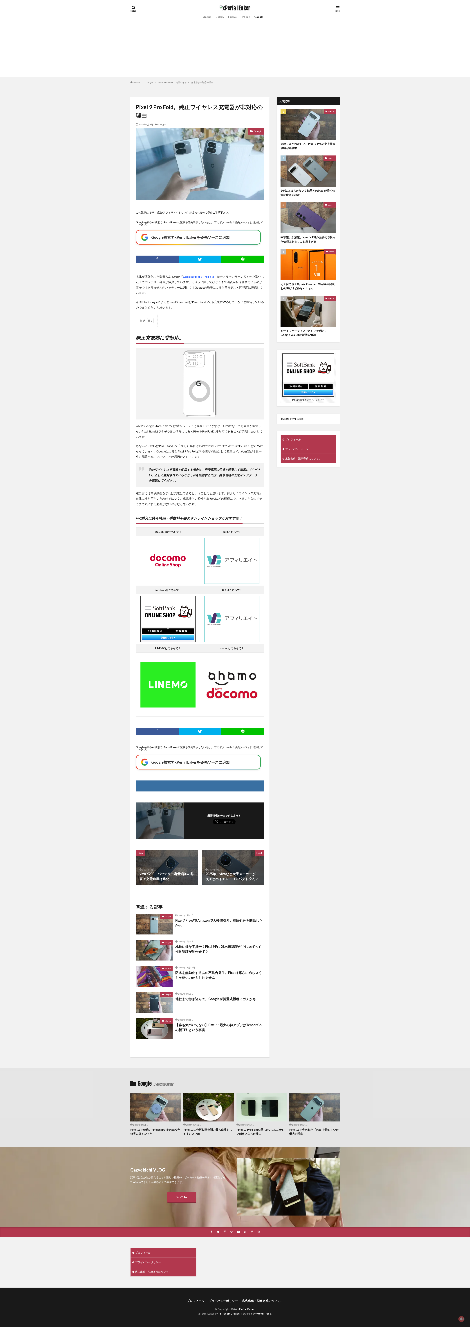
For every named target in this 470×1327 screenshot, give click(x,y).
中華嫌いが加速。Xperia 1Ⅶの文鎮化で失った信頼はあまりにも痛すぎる (308, 239)
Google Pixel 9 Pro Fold (198, 276)
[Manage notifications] (461, 1319)
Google (258, 16)
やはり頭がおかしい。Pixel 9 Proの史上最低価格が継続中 (308, 146)
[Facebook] (157, 259)
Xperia (207, 16)
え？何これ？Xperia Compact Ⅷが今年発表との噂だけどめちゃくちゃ (308, 286)
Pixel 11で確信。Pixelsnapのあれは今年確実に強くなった (155, 1131)
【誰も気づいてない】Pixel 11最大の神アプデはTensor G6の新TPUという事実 (218, 1027)
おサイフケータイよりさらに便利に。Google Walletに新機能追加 (304, 333)
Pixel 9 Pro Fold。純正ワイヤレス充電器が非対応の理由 (185, 82)
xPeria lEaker (246, 1309)
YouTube (181, 1197)
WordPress (263, 1313)
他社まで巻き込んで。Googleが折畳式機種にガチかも (215, 999)
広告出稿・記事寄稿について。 (303, 458)
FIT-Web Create (229, 1313)
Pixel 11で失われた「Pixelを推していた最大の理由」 (314, 1131)
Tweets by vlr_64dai (292, 418)
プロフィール (293, 439)
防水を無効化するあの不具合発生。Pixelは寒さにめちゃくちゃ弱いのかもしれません (218, 975)
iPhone (246, 16)
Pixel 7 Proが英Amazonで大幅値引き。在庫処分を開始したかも (219, 922)
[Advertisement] (235, 51)
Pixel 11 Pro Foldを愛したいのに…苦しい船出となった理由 (260, 1131)
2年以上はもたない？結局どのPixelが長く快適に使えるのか (308, 192)
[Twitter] (200, 259)
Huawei (232, 16)
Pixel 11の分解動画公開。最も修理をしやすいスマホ (207, 1131)
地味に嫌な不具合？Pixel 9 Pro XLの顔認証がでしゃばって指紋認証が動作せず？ (218, 949)
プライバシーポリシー (298, 448)
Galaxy (220, 16)
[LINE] (242, 259)
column (168, 968)
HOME (136, 82)
